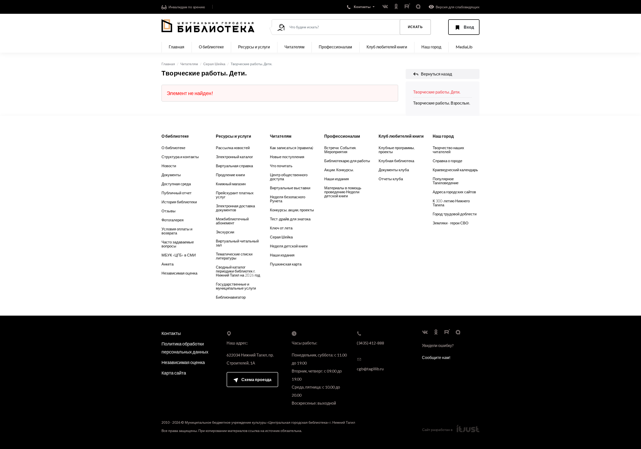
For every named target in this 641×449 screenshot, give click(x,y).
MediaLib (464, 46)
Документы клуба (394, 170)
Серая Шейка (214, 64)
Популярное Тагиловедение (445, 181)
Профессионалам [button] (335, 46)
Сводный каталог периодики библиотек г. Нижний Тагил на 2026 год (238, 271)
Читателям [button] (294, 46)
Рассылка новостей (233, 148)
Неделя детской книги (288, 246)
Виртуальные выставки (290, 188)
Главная (176, 46)
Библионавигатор (231, 297)
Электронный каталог (234, 157)
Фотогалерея (173, 220)
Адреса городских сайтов (454, 192)
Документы (171, 175)
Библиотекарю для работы (347, 161)
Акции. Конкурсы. (339, 170)
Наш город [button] (431, 46)
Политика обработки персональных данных (185, 347)
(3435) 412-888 (370, 342)
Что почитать (281, 166)
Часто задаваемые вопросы (178, 244)
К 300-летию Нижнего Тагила (451, 203)
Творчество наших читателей (448, 150)
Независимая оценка (179, 273)
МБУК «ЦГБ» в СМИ (179, 255)
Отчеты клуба (391, 179)
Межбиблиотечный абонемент (232, 221)
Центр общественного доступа (288, 177)
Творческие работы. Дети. (436, 91)
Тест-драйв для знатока (290, 219)
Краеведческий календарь (455, 170)
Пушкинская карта (285, 264)
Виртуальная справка (234, 166)
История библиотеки (179, 202)
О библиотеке (173, 148)
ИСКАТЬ (415, 27)
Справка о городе (447, 161)
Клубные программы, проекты (397, 150)
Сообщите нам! (436, 357)
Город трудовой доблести (454, 214)
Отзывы (169, 211)
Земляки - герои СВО (450, 223)
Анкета (168, 264)
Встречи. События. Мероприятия (340, 150)
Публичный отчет (177, 193)
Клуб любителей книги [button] (387, 46)
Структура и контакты (180, 157)
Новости (169, 166)
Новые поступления (287, 157)
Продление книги (230, 175)
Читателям (189, 64)
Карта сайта (174, 373)
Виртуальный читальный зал (237, 243)
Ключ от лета (281, 228)
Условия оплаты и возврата (177, 231)
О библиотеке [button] (211, 46)
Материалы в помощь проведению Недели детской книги (342, 192)
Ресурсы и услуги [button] (254, 46)
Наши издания (282, 255)
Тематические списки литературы (234, 256)
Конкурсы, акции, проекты (292, 210)
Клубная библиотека (396, 161)
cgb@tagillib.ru (370, 368)
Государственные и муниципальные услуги (236, 286)
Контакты (171, 333)
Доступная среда (176, 184)
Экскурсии (225, 232)
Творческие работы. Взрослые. (441, 103)
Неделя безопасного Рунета (287, 199)
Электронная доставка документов (235, 208)
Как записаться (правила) (291, 148)
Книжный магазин (231, 184)
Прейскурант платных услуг (235, 195)
